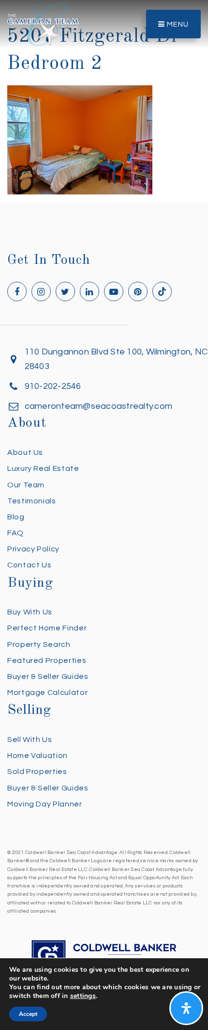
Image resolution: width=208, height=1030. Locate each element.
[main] (104, 97)
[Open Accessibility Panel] (186, 1008)
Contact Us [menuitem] (29, 565)
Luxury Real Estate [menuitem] (43, 468)
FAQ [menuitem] (15, 533)
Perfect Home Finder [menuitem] (47, 628)
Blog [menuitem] (16, 517)
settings (83, 996)
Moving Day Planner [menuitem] (44, 804)
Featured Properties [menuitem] (46, 660)
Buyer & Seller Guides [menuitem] (47, 676)
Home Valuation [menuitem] (37, 755)
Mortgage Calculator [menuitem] (47, 692)
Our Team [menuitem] (26, 485)
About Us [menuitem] (25, 452)
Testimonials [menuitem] (31, 501)
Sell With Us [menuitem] (29, 739)
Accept (28, 1014)
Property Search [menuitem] (39, 644)
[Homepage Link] (43, 23)
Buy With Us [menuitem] (29, 612)
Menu (177, 24)
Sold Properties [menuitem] (37, 771)
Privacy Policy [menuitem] (33, 549)
